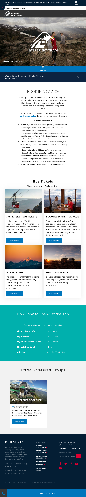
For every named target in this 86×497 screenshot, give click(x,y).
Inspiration (20, 464)
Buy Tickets (14, 241)
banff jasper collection (42, 451)
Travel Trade (20, 470)
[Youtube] (76, 463)
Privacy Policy (23, 482)
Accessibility (18, 473)
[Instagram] (70, 463)
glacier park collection (42, 457)
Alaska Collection (41, 446)
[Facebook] (60, 463)
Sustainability (11, 467)
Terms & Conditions (48, 482)
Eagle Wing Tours (41, 469)
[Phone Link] (3, 493)
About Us (9, 464)
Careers (8, 470)
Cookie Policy (34, 482)
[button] (43, 77)
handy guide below (28, 116)
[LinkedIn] (60, 468)
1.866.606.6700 (64, 448)
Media (7, 473)
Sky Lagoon (41, 461)
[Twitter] (65, 463)
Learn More (19, 422)
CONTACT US (75, 448)
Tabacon (40, 465)
